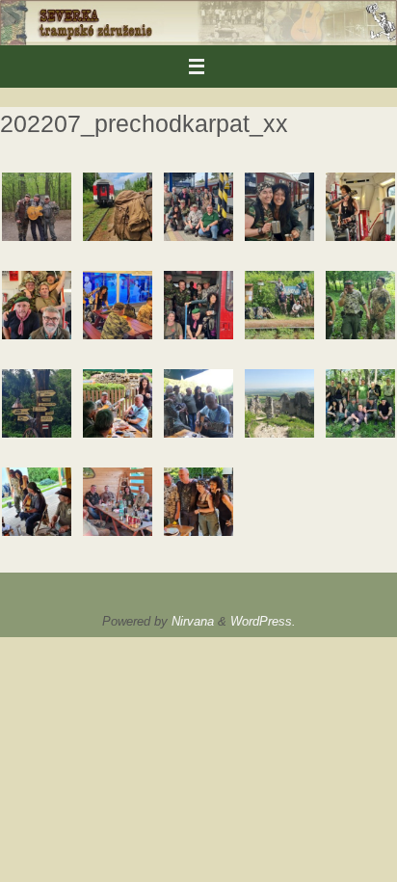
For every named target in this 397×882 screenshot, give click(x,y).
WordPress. (263, 621)
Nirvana (193, 621)
